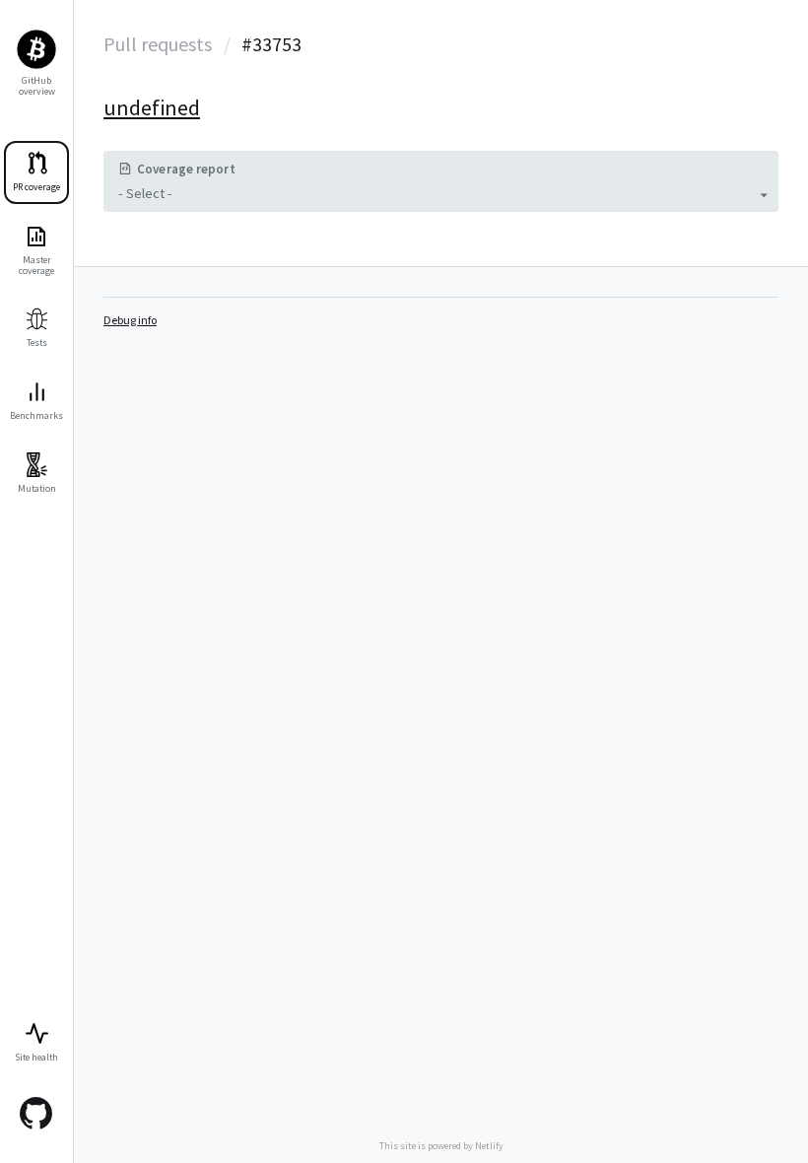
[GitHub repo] (36, 1113)
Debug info (130, 319)
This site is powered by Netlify (441, 1145)
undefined (151, 107)
